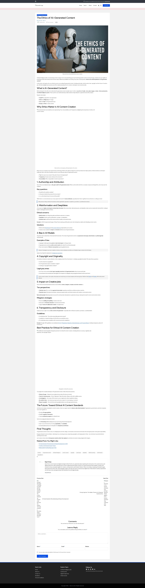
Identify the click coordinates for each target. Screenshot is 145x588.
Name (38, 546)
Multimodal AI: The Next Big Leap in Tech (47, 447)
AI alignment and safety (57, 253)
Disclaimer (37, 575)
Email (63, 546)
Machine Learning (92, 452)
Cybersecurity (63, 571)
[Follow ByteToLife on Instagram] (90, 569)
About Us (37, 571)
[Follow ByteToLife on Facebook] (86, 569)
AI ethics (39, 452)
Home (36, 569)
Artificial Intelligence (56, 452)
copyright (72, 452)
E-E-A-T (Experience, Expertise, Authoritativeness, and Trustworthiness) (73, 322)
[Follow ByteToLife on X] (88, 569)
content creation (66, 452)
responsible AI (40, 454)
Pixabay (95, 276)
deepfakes (85, 452)
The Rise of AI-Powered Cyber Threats (47, 445)
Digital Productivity (64, 573)
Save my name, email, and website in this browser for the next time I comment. (54, 552)
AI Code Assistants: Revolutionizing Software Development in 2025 (53, 443)
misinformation (99, 452)
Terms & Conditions (39, 577)
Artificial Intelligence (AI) (42, 15)
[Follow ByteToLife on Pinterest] (92, 569)
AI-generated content (47, 452)
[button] (106, 5)
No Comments (50, 22)
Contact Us (37, 573)
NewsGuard (47, 227)
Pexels (89, 276)
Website (87, 546)
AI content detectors (56, 227)
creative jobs (78, 452)
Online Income (63, 575)
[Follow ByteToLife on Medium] (94, 569)
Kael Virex (48, 462)
